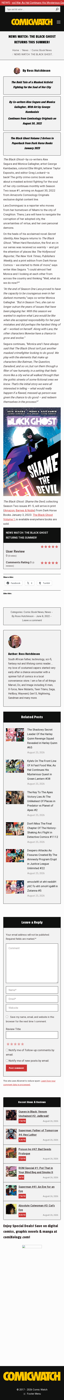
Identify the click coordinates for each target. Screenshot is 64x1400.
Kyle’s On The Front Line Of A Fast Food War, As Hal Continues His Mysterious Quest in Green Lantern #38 (41, 769)
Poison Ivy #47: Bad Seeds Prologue (35, 1151)
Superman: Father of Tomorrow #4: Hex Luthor (38, 1132)
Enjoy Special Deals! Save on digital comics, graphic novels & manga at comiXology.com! (30, 1231)
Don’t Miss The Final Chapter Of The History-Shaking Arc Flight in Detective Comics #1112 (42, 830)
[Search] (57, 9)
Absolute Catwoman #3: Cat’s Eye (37, 1207)
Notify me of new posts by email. (29, 1060)
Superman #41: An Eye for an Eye (36, 1189)
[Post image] (15, 734)
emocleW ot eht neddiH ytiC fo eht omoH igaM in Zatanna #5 (42, 886)
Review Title (13, 1029)
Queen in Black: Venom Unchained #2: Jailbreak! (34, 1114)
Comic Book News (34, 612)
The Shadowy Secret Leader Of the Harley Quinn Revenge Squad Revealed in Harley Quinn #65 (42, 738)
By (23, 616)
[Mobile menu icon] (58, 22)
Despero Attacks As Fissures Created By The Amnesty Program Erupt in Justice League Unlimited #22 (42, 859)
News (48, 612)
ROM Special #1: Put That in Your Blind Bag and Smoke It (36, 1170)
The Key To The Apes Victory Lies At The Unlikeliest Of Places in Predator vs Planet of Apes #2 (41, 801)
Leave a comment (32, 620)
